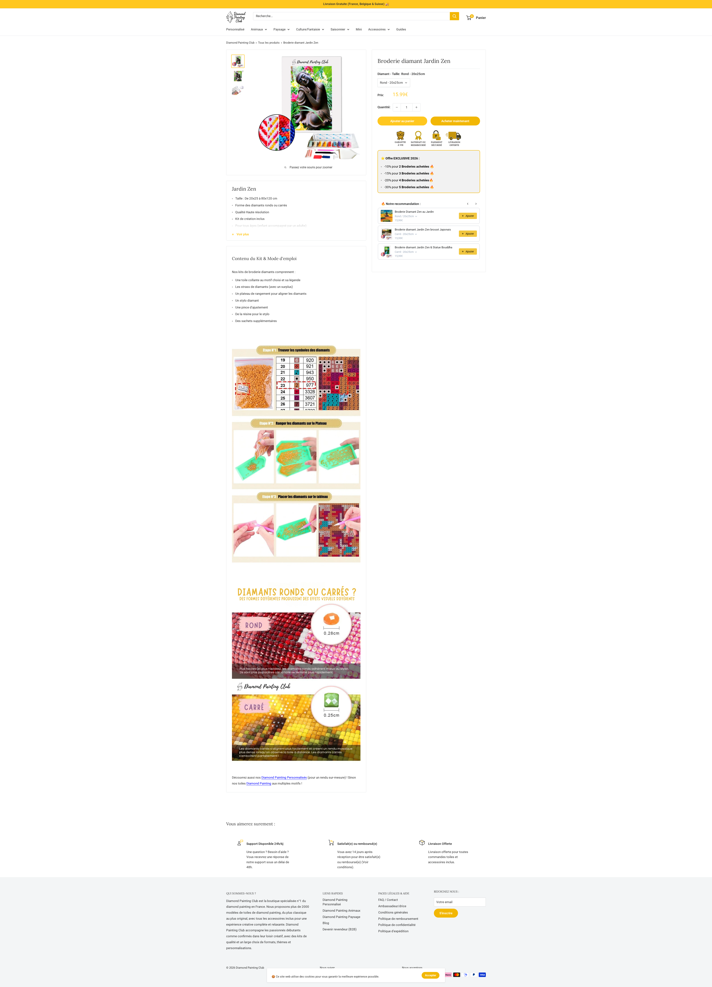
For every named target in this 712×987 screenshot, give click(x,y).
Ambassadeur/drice (392, 906)
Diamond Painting (258, 783)
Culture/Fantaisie (308, 29)
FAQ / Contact (388, 900)
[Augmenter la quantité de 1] (416, 107)
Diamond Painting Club (240, 42)
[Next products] (476, 203)
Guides (401, 29)
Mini (359, 29)
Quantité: (384, 107)
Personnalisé (235, 29)
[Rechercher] (454, 16)
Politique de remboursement (398, 919)
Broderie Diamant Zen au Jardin (414, 211)
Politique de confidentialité (397, 925)
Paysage (279, 29)
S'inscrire (445, 913)
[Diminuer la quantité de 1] (397, 107)
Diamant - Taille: (401, 74)
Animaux (257, 29)
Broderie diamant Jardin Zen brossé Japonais (423, 229)
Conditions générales (393, 912)
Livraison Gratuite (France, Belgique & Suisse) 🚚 (356, 4)
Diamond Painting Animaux (341, 910)
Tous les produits (269, 42)
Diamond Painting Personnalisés (284, 777)
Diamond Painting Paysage (341, 917)
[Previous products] (468, 203)
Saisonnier (338, 29)
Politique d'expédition (393, 931)
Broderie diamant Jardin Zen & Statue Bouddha (423, 247)
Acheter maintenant (455, 121)
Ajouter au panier (402, 121)
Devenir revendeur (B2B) (340, 929)
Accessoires (377, 29)
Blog (326, 923)
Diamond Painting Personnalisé (335, 902)
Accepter (430, 975)
